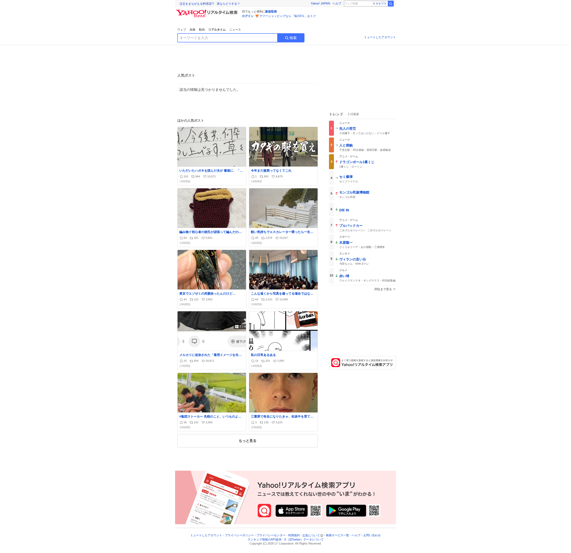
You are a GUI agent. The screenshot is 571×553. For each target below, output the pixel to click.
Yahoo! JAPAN (320, 3)
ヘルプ (337, 3)
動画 (202, 29)
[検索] (391, 3)
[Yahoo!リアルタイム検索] (207, 11)
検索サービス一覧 (337, 535)
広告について (311, 535)
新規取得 (271, 11)
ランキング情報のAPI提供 (264, 539)
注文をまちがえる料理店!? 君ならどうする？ (210, 3)
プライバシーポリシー (239, 535)
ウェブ (181, 29)
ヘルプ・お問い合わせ (366, 535)
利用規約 (294, 535)
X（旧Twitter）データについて (304, 539)
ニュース (235, 29)
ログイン (248, 16)
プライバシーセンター (271, 535)
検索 (293, 38)
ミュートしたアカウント (380, 37)
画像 (192, 29)
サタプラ (381, 3)
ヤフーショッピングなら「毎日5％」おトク (287, 16)
